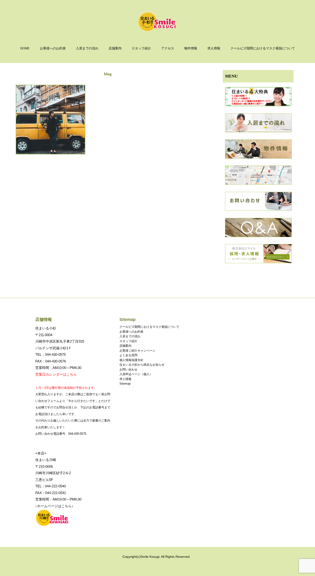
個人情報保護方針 (131, 360)
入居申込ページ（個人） (135, 374)
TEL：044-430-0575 (50, 354)
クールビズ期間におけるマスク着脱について (262, 48)
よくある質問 (128, 355)
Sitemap (125, 383)
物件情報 (190, 48)
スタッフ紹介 (141, 48)
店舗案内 (115, 48)
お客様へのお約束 (53, 48)
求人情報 (213, 48)
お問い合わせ (128, 369)
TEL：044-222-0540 (50, 486)
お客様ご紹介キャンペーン (137, 350)
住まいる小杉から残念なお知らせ (141, 364)
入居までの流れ (87, 48)
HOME (25, 48)
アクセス (167, 48)
